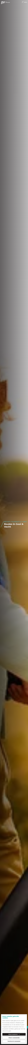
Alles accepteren (13, 1034)
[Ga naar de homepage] (5, 2)
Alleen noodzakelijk (14, 1037)
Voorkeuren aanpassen (14, 1041)
